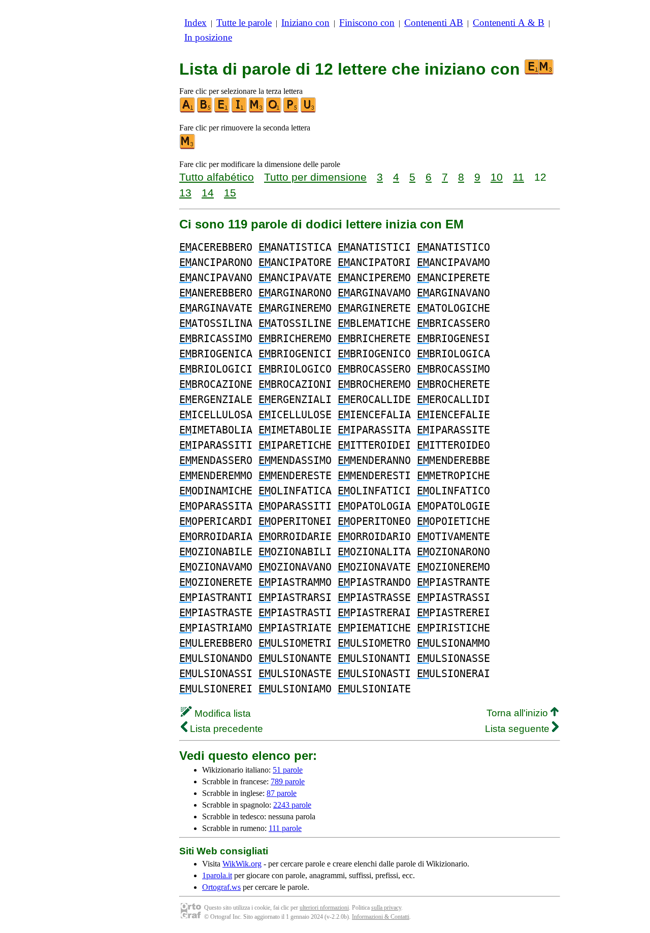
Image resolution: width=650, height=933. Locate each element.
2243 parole (292, 805)
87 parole (282, 793)
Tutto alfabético (216, 177)
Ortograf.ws (221, 887)
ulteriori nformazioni (324, 907)
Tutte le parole (244, 22)
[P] (291, 110)
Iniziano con (305, 22)
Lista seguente (518, 728)
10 (497, 177)
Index (195, 22)
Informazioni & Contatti (380, 916)
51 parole (288, 769)
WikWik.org (242, 863)
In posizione (208, 37)
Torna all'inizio (518, 713)
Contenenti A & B (508, 22)
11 (518, 177)
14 (208, 192)
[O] (274, 110)
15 (230, 192)
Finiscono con (367, 22)
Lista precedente (225, 728)
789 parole (288, 781)
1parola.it (217, 875)
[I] (239, 110)
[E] (222, 110)
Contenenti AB (433, 22)
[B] (205, 110)
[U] (308, 110)
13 (185, 192)
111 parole (285, 828)
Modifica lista (221, 713)
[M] (257, 110)
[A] (188, 110)
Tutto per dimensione (315, 177)
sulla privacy (386, 907)
